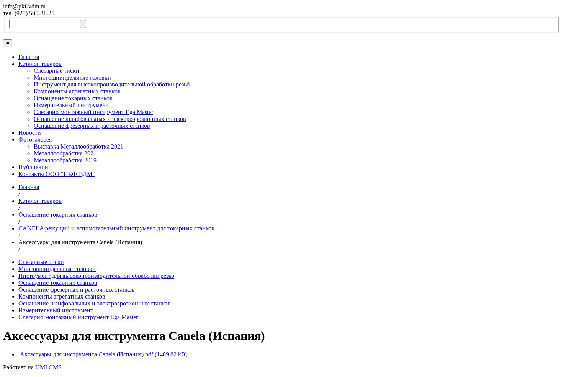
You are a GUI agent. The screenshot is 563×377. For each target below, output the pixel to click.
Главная (28, 57)
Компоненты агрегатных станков (77, 91)
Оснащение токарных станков (73, 98)
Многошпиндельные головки (72, 77)
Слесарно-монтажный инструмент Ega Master (93, 112)
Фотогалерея (35, 139)
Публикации (35, 167)
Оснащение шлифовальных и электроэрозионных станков (110, 119)
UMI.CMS (48, 367)
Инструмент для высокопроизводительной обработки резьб (112, 84)
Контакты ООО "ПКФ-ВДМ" (56, 174)
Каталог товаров (40, 63)
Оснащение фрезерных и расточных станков (92, 125)
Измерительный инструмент (71, 105)
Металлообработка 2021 (65, 153)
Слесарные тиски (56, 70)
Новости (29, 132)
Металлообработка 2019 (65, 160)
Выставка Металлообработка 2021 (78, 146)
